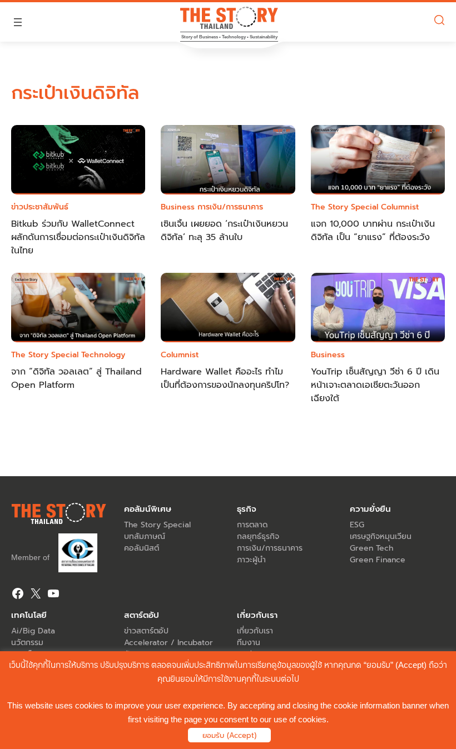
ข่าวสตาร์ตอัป (146, 631)
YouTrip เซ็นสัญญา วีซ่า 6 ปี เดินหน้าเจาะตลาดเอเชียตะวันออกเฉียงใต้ (375, 385)
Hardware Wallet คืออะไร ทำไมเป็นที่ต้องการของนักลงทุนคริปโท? (225, 378)
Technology (103, 355)
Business (178, 207)
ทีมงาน (248, 642)
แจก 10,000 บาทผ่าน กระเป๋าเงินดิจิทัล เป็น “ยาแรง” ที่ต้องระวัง (373, 230)
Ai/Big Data (33, 631)
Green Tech (371, 548)
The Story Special (344, 207)
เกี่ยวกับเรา (255, 631)
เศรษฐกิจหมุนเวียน (381, 536)
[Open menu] (17, 22)
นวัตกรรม (27, 642)
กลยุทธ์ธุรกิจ (258, 536)
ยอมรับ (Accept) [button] (229, 735)
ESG (357, 525)
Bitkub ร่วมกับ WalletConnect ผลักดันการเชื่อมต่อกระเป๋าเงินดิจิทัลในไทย (78, 237)
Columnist (400, 207)
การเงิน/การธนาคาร (230, 207)
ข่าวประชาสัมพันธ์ (39, 207)
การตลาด (252, 525)
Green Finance (377, 560)
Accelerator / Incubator (168, 642)
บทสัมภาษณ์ (144, 536)
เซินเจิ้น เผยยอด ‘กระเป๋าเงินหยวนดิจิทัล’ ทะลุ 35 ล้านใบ (224, 230)
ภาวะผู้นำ (251, 560)
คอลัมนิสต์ (141, 548)
